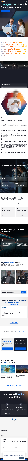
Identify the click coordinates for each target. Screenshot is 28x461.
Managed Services (3, 425)
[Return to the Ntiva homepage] (3, 1)
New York (4, 450)
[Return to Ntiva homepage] (14, 419)
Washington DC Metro (5, 451)
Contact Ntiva (3, 435)
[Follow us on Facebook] (15, 422)
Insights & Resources (4, 430)
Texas (16, 450)
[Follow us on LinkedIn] (14, 422)
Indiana (16, 447)
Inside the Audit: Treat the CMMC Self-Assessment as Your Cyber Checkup (6, 377)
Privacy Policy (14, 456)
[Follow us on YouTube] (12, 422)
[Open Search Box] (24, 1)
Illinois (3, 447)
